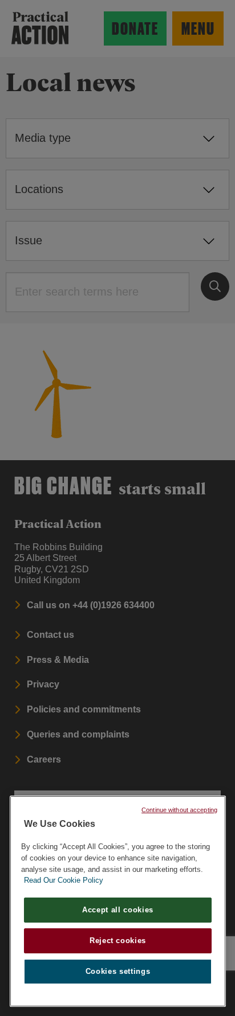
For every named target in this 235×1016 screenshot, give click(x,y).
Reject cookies (118, 940)
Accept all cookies (117, 910)
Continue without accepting (179, 809)
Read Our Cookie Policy (63, 880)
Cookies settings (118, 971)
